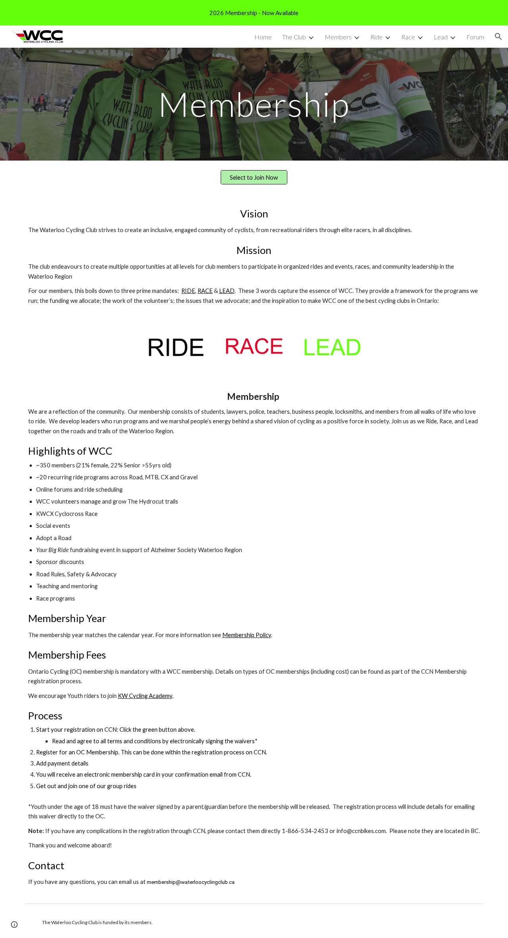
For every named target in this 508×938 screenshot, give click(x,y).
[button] (498, 36)
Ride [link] (376, 37)
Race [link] (408, 37)
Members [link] (338, 37)
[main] (254, 104)
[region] (254, 12)
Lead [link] (441, 37)
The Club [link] (294, 37)
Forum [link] (475, 37)
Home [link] (263, 37)
